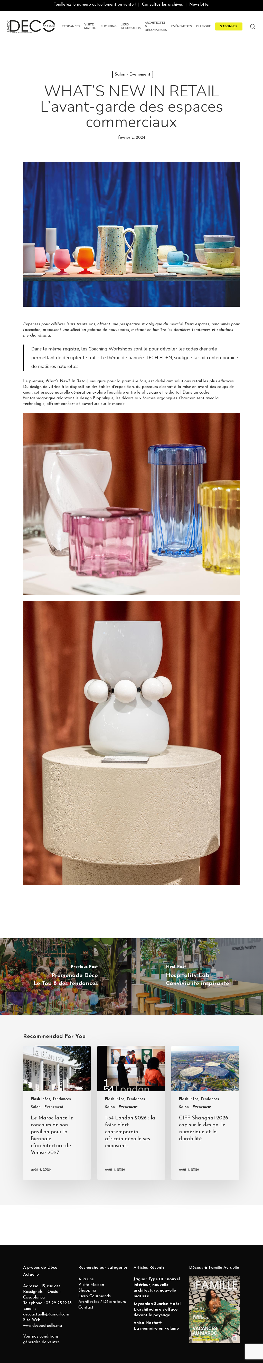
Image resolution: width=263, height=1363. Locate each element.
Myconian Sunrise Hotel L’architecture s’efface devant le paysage (157, 1309)
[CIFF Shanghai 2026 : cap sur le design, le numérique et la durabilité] (205, 1113)
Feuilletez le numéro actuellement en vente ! (94, 5)
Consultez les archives (162, 5)
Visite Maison (91, 1285)
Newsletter (199, 5)
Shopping (87, 1290)
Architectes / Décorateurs (102, 1302)
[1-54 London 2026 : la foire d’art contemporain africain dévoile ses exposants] (131, 1113)
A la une (86, 1279)
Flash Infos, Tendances (51, 1099)
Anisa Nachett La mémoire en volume (156, 1326)
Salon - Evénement (133, 74)
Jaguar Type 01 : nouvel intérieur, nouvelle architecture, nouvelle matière (157, 1287)
